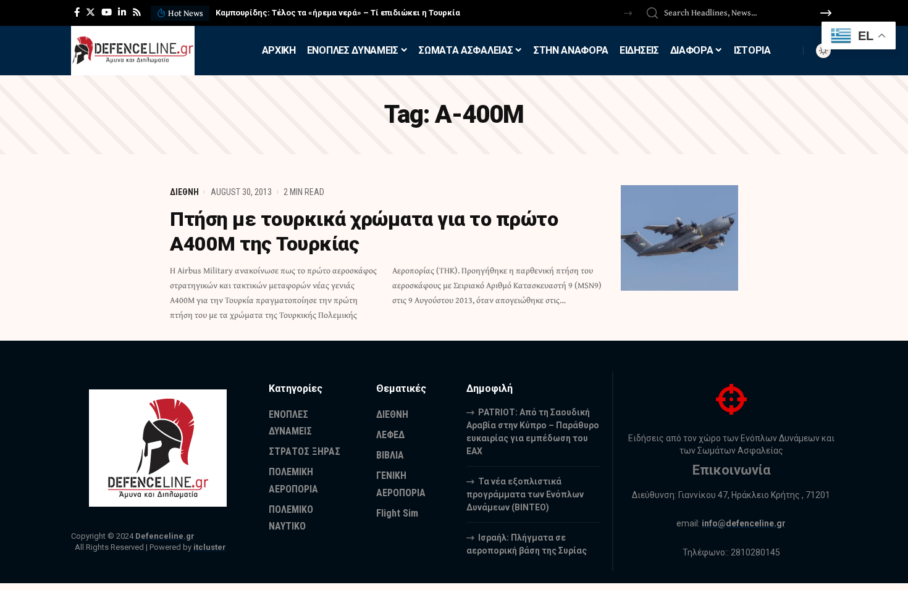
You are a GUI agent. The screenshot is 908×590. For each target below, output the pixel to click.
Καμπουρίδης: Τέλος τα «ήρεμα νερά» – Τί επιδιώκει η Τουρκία (338, 12)
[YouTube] (106, 12)
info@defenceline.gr (744, 523)
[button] (628, 13)
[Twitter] (90, 12)
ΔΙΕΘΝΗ (184, 192)
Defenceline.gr (165, 536)
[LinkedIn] (122, 12)
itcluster (209, 547)
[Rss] (137, 12)
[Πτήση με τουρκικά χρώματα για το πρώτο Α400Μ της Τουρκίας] (679, 238)
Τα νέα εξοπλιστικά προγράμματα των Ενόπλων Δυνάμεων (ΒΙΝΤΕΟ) (525, 494)
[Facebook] (77, 12)
